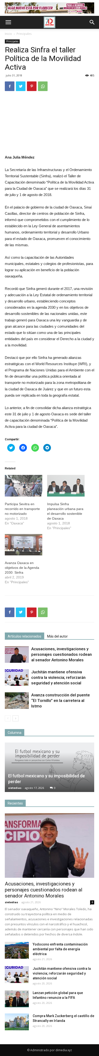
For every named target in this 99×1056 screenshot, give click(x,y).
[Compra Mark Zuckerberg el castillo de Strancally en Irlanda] (17, 1021)
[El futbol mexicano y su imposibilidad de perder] (49, 767)
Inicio (8, 34)
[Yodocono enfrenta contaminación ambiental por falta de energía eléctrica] (17, 950)
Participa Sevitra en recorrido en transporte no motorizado (22, 509)
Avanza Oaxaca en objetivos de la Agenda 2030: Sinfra (22, 567)
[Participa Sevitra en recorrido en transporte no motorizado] (23, 485)
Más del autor (57, 636)
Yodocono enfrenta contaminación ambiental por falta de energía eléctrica (60, 949)
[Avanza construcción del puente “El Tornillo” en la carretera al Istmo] (17, 700)
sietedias (14, 788)
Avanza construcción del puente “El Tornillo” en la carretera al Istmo (60, 700)
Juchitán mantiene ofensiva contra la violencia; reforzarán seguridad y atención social (58, 677)
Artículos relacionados (24, 636)
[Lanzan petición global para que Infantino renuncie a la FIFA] (17, 998)
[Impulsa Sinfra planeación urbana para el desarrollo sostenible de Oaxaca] (66, 485)
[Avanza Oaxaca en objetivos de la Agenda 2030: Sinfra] (23, 544)
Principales (24, 34)
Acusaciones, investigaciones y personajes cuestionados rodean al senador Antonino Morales (61, 654)
